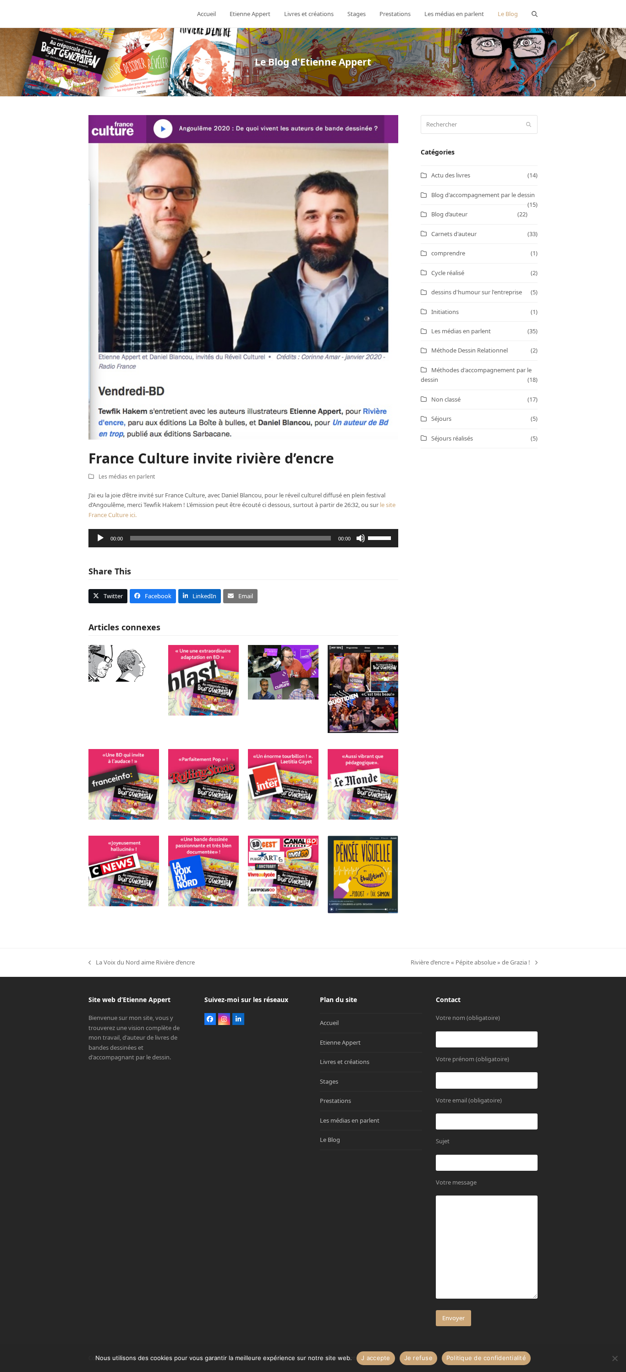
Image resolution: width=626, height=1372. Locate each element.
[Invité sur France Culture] (283, 671)
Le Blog (330, 1139)
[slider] (381, 537)
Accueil (329, 1023)
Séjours (441, 418)
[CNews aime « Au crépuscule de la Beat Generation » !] (123, 870)
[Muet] (360, 538)
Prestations (335, 1100)
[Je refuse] (614, 1358)
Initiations (445, 312)
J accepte (375, 1357)
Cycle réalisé (447, 273)
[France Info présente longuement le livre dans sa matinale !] (123, 784)
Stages (329, 1081)
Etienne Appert (340, 1042)
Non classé (446, 399)
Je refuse (418, 1357)
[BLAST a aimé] (203, 679)
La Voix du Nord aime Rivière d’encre (141, 962)
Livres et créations (344, 1062)
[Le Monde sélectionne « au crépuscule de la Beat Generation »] (363, 784)
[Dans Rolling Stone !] (203, 784)
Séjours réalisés (452, 438)
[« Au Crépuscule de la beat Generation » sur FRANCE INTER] (283, 784)
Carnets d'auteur (454, 234)
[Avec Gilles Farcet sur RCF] (123, 663)
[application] (243, 538)
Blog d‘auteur (449, 214)
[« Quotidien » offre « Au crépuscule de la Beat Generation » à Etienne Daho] (363, 688)
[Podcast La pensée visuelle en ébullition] (363, 874)
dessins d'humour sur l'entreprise (476, 292)
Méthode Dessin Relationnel (469, 350)
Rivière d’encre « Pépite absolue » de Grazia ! (470, 962)
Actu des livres (450, 175)
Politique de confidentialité (486, 1357)
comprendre (448, 253)
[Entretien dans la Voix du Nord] (203, 870)
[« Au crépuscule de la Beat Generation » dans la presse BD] (283, 870)
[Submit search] (528, 124)
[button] (534, 13)
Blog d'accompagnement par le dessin (483, 195)
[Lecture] (100, 538)
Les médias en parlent (127, 476)
